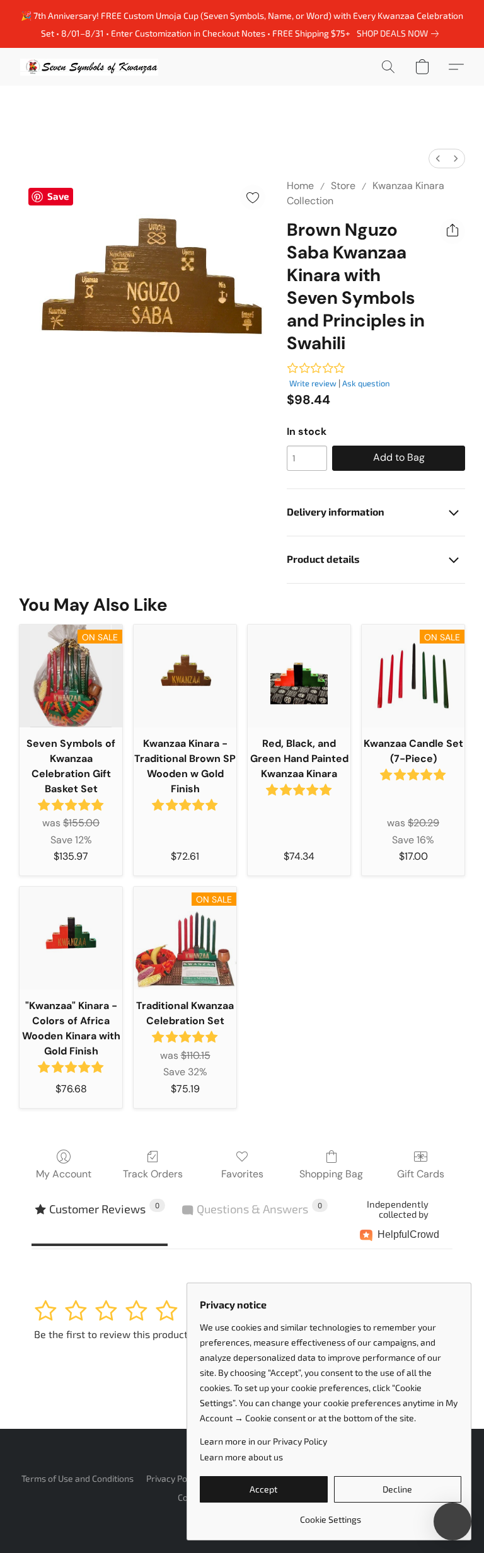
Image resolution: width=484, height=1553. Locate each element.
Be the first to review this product (111, 1334)
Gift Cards (420, 1174)
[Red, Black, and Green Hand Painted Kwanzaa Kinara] (299, 676)
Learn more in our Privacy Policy (263, 1441)
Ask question (366, 383)
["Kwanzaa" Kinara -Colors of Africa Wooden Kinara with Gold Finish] (71, 938)
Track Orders (153, 1174)
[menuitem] (438, 158)
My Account (63, 1174)
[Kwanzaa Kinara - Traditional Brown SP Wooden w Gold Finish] (185, 676)
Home (300, 185)
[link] (400, 33)
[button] (89, 66)
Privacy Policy (173, 1478)
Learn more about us (241, 1457)
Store (343, 185)
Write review (313, 383)
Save (58, 196)
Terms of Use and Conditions (77, 1478)
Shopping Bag (331, 1174)
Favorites (242, 1174)
